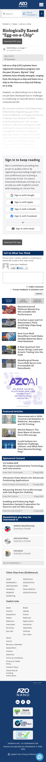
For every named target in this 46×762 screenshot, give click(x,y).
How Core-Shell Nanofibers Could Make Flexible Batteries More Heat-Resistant (30, 337)
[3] (9, 336)
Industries (27, 624)
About (8, 638)
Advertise (10, 654)
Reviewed (11, 59)
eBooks (26, 611)
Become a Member (14, 644)
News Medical (29, 589)
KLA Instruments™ (15, 511)
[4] (9, 350)
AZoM (8, 579)
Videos (9, 618)
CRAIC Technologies (15, 472)
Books (25, 608)
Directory (10, 628)
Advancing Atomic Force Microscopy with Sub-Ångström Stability (22, 491)
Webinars (10, 621)
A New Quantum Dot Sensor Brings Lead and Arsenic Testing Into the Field (30, 350)
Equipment (11, 614)
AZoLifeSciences (30, 592)
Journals (9, 631)
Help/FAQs (27, 628)
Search (9, 641)
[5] (9, 363)
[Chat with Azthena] (39, 757)
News (15, 24)
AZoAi (25, 586)
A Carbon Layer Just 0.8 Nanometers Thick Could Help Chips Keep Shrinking (30, 323)
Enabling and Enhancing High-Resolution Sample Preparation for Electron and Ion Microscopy (21, 504)
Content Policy (12, 667)
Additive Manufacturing (24, 526)
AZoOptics (10, 589)
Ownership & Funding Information (11, 673)
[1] (9, 309)
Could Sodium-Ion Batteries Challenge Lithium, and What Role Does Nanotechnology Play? (30, 446)
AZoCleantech (12, 586)
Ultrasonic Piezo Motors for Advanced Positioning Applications (23, 479)
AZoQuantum (28, 582)
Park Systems (13, 496)
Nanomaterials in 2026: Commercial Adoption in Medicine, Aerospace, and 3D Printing (31, 420)
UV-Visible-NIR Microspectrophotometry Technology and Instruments (23, 466)
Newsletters (11, 648)
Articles (9, 611)
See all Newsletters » (12, 563)
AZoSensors (28, 579)
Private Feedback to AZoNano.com (28, 289)
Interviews (10, 624)
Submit (39, 293)
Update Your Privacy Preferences (24, 754)
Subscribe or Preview (22, 528)
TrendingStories (8, 301)
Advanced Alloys (21, 538)
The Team (27, 634)
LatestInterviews (23, 301)
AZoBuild (10, 592)
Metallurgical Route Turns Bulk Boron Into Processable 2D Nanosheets (29, 364)
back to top (37, 683)
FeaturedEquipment (37, 301)
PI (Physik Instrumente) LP (18, 484)
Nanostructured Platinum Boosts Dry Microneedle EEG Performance (29, 310)
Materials (27, 618)
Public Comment (36, 287)
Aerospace (18, 550)
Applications (28, 621)
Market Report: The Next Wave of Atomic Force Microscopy (29, 432)
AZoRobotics (11, 582)
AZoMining (10, 596)
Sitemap (26, 631)
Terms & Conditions (14, 658)
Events (26, 614)
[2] (9, 323)
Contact (9, 651)
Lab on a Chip (25, 24)
